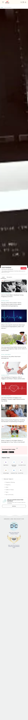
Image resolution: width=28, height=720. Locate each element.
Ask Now (14, 506)
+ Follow (23, 268)
